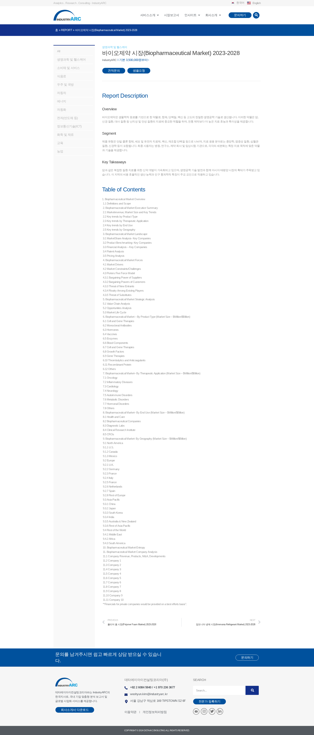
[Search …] (256, 15)
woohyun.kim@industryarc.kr (149, 694)
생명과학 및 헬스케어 (114, 47)
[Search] (252, 690)
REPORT (66, 30)
